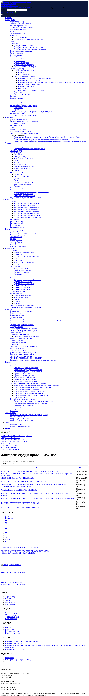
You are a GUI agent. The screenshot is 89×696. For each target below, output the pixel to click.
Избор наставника (12, 631)
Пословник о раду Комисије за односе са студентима (33, 401)
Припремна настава (17, 424)
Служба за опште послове (23, 45)
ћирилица (4, 12)
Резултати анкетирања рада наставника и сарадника (33, 387)
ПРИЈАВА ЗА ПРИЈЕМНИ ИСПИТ (14, 442)
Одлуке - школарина (21, 63)
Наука (7, 229)
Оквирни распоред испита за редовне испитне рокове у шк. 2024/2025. (36, 321)
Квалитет (8, 362)
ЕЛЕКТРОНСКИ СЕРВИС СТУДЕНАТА (16, 436)
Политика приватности (18, 26)
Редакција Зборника (21, 272)
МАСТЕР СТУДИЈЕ (8, 447)
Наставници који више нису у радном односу (31, 39)
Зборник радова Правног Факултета (27, 280)
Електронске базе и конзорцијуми (26, 256)
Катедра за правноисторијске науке (27, 215)
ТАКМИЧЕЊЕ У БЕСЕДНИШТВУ (14, 584)
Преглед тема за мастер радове (25, 166)
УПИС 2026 (5, 444)
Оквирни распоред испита (19, 319)
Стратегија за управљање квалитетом (28, 372)
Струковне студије (16, 145)
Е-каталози (18, 254)
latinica (11, 12)
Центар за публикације (26, 86)
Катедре (21, 72)
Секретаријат (14, 43)
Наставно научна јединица (24, 70)
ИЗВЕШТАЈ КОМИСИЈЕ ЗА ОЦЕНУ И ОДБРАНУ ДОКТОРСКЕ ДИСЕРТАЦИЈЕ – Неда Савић (37, 499)
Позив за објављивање (22, 295)
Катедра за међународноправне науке (28, 217)
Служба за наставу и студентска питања (28, 47)
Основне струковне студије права (26, 147)
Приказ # (6, 463)
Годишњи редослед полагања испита (23, 329)
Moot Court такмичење (18, 350)
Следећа (8, 539)
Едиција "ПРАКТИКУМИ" (24, 284)
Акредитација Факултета (19, 29)
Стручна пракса (15, 332)
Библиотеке (18, 260)
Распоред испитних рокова (20, 323)
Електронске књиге (21, 264)
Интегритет (14, 31)
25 (6, 526)
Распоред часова (16, 317)
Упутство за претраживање (24, 262)
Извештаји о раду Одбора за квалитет (28, 381)
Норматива (9, 117)
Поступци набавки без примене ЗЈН (23, 420)
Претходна (9, 518)
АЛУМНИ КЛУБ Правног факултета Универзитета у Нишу (32, 112)
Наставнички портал (17, 227)
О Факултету (10, 20)
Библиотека (22, 88)
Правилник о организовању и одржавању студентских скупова (33, 360)
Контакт (17, 276)
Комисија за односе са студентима (22, 399)
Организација (10, 604)
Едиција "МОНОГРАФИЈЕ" (24, 286)
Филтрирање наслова (11, 461)
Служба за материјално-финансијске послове (30, 49)
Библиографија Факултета (19, 291)
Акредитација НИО (17, 231)
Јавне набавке (10, 413)
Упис (7, 422)
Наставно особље (16, 125)
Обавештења (18, 108)
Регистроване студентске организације (24, 346)
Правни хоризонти (16, 293)
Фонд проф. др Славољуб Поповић (23, 352)
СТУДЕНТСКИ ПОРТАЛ (10, 438)
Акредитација (10, 597)
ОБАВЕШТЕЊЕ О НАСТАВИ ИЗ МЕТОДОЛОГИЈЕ (21, 507)
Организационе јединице (19, 129)
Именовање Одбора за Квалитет (26, 368)
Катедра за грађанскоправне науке (26, 209)
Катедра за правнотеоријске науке (26, 203)
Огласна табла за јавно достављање (23, 115)
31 (6, 537)
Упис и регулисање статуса (24, 158)
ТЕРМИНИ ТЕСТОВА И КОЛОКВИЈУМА (26, 358)
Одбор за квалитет (16, 366)
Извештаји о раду (20, 397)
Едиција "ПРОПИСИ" (22, 289)
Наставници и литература (23, 182)
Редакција (17, 301)
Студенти (8, 309)
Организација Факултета (19, 69)
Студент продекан (16, 340)
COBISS (17, 258)
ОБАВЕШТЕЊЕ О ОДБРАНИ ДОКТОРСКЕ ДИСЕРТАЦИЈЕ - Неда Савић (29, 471)
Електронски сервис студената (21, 311)
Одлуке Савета (19, 61)
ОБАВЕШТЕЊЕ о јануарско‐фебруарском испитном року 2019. (25, 481)
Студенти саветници (17, 313)
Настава (17, 162)
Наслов (38, 468)
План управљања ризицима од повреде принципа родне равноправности (41, 139)
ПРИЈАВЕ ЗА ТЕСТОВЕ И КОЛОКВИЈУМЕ (18, 553)
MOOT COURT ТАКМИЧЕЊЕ (12, 582)
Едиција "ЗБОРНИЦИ (22, 288)
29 (6, 534)
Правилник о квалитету (23, 374)
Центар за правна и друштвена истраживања (34, 78)
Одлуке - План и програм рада (25, 67)
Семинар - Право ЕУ (17, 243)
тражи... (4, 10)
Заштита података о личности (21, 24)
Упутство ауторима (21, 268)
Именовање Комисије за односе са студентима (31, 403)
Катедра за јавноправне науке (25, 205)
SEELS (16, 100)
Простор (13, 96)
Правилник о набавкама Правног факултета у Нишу (29, 415)
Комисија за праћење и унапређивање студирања (28, 383)
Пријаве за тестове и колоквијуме (22, 354)
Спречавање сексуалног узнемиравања (24, 133)
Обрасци (17, 160)
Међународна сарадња (22, 104)
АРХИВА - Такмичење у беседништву (28, 336)
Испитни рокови (20, 164)
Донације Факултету (17, 113)
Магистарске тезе (16, 237)
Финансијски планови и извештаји (22, 27)
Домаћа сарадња (20, 102)
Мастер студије (15, 153)
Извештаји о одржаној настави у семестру (29, 391)
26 (6, 528)
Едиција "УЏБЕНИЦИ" (23, 282)
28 (6, 532)
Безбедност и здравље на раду (21, 131)
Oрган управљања (16, 53)
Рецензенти (18, 274)
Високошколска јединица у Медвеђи (23, 106)
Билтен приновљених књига (24, 252)
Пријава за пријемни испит (20, 426)
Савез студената (15, 344)
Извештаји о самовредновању (25, 377)
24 (6, 524)
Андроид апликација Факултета (21, 338)
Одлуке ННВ (19, 59)
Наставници (14, 219)
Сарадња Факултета (17, 98)
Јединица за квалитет (22, 94)
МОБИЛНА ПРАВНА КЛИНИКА (14, 572)
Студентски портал (17, 315)
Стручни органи (16, 55)
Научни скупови (16, 241)
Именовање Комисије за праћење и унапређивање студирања (36, 385)
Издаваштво (9, 248)
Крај (6, 541)
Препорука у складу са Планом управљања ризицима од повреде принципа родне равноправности (50, 141)
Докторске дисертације (22, 184)
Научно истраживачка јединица (25, 76)
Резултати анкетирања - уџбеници (26, 389)
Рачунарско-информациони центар (31, 90)
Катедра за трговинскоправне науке (27, 211)
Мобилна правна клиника (23, 194)
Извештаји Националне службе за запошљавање (32, 395)
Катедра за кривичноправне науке (26, 207)
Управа (12, 41)
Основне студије (16, 151)
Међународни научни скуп (20, 246)
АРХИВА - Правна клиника (24, 196)
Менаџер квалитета (17, 409)
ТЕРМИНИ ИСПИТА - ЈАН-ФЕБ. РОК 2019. (18, 478)
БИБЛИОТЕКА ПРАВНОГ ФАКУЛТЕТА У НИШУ (20, 547)
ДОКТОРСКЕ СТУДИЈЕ (10, 449)
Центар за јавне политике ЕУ (29, 80)
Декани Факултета (21, 37)
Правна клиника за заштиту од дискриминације (31, 192)
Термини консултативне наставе (22, 325)
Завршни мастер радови (23, 168)
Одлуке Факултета (16, 57)
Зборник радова (15, 266)
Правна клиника (24, 74)
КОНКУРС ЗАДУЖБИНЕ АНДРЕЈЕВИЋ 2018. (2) (20, 503)
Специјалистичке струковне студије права (29, 149)
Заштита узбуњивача (17, 33)
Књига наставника (16, 221)
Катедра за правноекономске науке (27, 213)
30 (6, 536)
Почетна (8, 18)
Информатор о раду (17, 22)
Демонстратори (15, 225)
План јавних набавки (17, 417)
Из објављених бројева (22, 270)
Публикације (14, 245)
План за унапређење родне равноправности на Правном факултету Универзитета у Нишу (47, 137)
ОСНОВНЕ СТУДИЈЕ (9, 445)
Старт (7, 516)
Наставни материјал (17, 188)
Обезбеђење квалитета (18, 123)
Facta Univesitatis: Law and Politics (22, 305)
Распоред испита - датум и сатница (23, 356)
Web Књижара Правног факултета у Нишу (25, 307)
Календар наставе (16, 327)
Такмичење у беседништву (19, 334)
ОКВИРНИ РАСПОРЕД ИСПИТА (14, 440)
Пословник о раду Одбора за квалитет (28, 370)
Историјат (13, 35)
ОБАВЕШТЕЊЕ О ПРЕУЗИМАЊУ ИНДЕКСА (19, 490)
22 (6, 520)
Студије (12, 127)
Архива (17, 110)
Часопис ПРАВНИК (17, 348)
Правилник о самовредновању (25, 376)
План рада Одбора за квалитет (25, 379)
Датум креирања (82, 468)
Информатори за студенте (23, 405)
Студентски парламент (18, 342)
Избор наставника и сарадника (21, 51)
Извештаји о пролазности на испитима (28, 393)
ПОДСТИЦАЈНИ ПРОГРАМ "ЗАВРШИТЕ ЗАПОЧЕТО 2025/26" (25, 551)
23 (6, 522)
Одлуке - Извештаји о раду (24, 65)
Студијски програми (21, 157)
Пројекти (13, 239)
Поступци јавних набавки (19, 419)
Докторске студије (16, 172)
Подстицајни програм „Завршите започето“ (26, 198)
